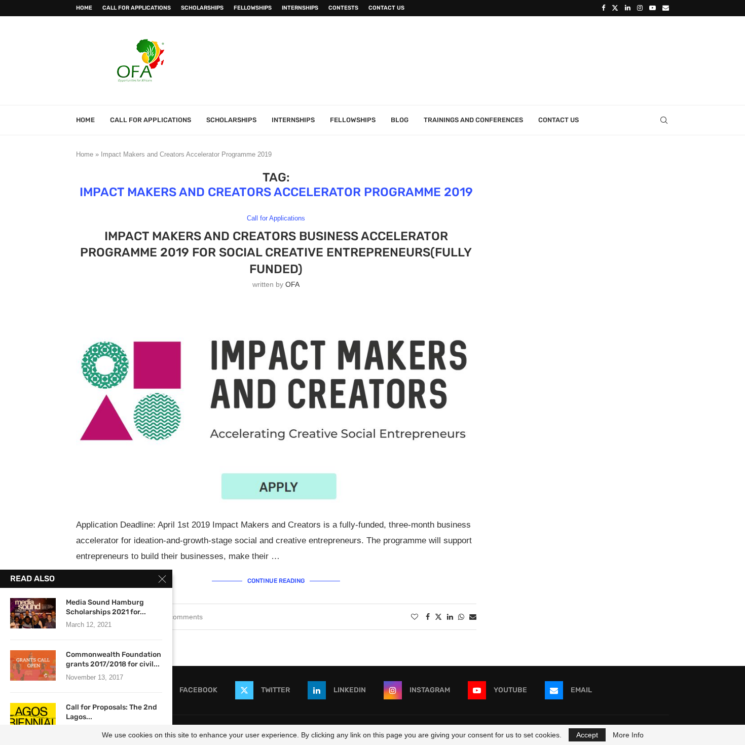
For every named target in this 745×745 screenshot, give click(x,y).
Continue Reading (276, 580)
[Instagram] (640, 8)
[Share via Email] (472, 617)
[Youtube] (652, 8)
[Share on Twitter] (438, 616)
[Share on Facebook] (428, 617)
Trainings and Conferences (473, 120)
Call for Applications (136, 8)
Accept (587, 735)
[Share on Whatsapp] (461, 617)
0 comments (183, 617)
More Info (628, 734)
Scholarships (202, 8)
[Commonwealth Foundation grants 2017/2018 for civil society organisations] (33, 665)
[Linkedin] (627, 8)
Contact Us (386, 8)
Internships (300, 8)
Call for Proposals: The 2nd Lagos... (111, 712)
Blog (399, 120)
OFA (292, 284)
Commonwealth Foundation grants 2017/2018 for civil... (113, 659)
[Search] (664, 120)
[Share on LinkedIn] (450, 617)
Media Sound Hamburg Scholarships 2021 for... (106, 607)
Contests (343, 8)
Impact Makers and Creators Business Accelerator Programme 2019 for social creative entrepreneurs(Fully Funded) (276, 252)
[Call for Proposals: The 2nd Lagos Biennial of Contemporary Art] (33, 718)
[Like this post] (414, 617)
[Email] (665, 8)
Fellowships (253, 8)
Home (84, 8)
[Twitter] (615, 8)
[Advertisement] (484, 59)
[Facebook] (603, 8)
